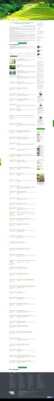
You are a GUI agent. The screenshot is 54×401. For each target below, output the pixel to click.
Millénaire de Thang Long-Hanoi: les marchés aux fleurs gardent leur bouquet (19, 167)
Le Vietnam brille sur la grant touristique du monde (16, 254)
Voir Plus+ (44, 142)
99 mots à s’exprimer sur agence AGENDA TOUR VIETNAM (17, 310)
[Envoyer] (18, 18)
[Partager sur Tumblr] (15, 372)
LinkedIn (16, 369)
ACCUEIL (18, 2)
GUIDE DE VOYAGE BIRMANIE (41, 37)
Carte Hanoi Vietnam (42, 140)
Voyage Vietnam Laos (28, 396)
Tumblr (18, 369)
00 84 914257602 (42, 0)
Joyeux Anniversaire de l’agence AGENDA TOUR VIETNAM (17, 321)
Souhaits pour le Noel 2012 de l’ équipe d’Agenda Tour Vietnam (17, 191)
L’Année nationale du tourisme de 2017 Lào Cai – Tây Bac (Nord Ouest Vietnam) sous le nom (21, 279)
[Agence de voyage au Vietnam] (35, 0)
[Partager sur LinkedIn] (14, 372)
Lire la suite (18, 73)
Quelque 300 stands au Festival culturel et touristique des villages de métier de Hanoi (20, 331)
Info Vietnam (39, 28)
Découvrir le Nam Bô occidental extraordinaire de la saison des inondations (19, 130)
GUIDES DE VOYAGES (30, 2)
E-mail (19, 53)
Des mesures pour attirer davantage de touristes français (17, 229)
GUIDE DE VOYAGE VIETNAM (41, 24)
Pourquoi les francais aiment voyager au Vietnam (42, 149)
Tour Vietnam (31, 396)
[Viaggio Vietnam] (36, 0)
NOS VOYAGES (21, 2)
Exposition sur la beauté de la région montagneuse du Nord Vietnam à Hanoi (19, 218)
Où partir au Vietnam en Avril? (41, 54)
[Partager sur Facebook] (9, 372)
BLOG (33, 2)
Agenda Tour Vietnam (39, 62)
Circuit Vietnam (19, 396)
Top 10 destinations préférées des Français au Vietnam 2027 (42, 146)
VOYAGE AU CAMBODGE (40, 32)
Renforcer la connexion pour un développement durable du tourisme (18, 325)
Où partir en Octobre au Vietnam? (41, 47)
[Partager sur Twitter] (10, 372)
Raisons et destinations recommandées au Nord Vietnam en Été (17, 203)
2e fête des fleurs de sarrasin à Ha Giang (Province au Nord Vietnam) (18, 223)
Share (10, 369)
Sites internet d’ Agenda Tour (13, 104)
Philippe (38, 68)
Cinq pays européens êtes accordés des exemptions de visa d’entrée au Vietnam (20, 360)
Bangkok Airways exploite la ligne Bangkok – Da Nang (16, 297)
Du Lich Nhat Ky (34, 396)
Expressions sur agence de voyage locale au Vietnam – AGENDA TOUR (18, 303)
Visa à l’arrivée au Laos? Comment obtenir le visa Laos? (42, 155)
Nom (10, 53)
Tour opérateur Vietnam (12, 148)
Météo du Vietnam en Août (42, 57)
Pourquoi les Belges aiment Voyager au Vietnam (42, 153)
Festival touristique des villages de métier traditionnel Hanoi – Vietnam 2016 (19, 248)
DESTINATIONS (39, 40)
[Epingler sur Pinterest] (13, 372)
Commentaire (11, 48)
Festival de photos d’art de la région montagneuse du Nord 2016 (18, 267)
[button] (52, 397)
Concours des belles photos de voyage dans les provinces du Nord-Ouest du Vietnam (20, 154)
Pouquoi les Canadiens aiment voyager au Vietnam (16, 70)
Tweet (12, 369)
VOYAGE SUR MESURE (42, 2)
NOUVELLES (20, 20)
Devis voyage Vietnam (42, 160)
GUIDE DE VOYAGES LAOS (40, 33)
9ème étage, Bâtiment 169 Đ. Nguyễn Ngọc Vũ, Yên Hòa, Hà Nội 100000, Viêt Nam (30, 394)
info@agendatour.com (41, 1)
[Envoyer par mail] (12, 372)
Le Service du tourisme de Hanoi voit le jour (15, 349)
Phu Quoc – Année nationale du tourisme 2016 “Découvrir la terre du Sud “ (19, 355)
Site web (28, 53)
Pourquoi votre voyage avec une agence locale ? (15, 123)
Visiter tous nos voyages (22, 367)
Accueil (12, 20)
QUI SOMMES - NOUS (25, 2)
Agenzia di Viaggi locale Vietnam (38, 396)
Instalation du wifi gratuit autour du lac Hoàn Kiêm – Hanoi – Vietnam (18, 273)
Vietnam (38, 41)
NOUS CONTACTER (37, 2)
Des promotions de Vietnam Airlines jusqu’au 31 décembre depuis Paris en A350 (20, 315)
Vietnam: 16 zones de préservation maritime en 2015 (16, 173)
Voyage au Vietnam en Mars (41, 50)
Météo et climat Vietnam (40, 25)
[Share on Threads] (11, 372)
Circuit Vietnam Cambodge (23, 396)
